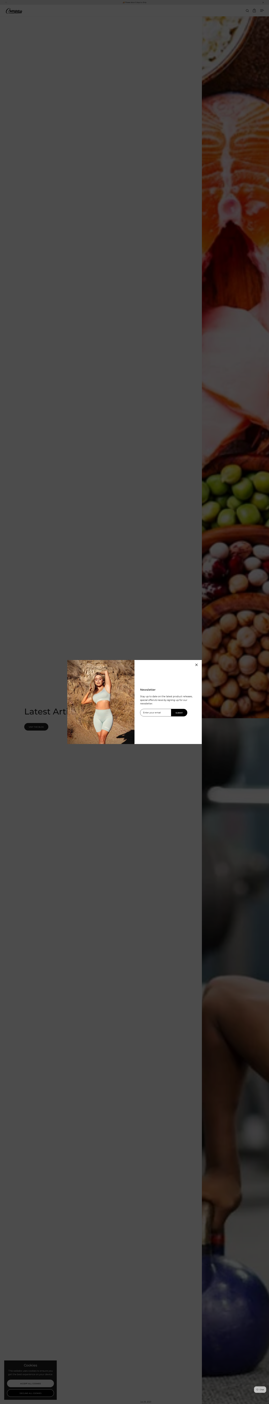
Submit (179, 713)
